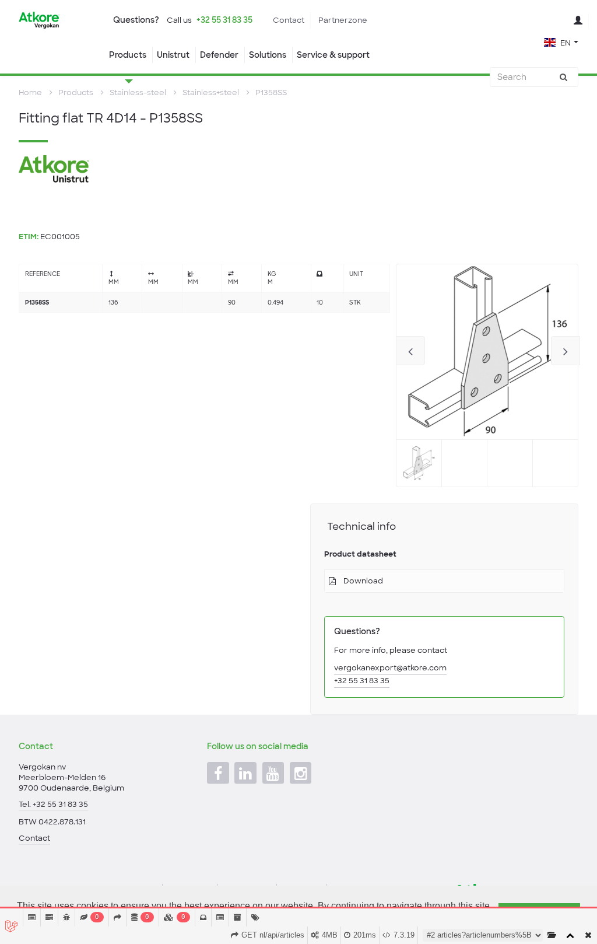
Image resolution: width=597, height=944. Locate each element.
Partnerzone (342, 20)
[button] (561, 42)
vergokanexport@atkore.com (390, 668)
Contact (288, 20)
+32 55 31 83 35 (224, 20)
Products (127, 55)
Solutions (267, 55)
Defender (219, 55)
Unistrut (173, 55)
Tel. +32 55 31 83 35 (53, 804)
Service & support (333, 55)
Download (363, 581)
